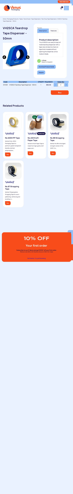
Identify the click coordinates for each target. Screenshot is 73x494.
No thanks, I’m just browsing (36, 258)
